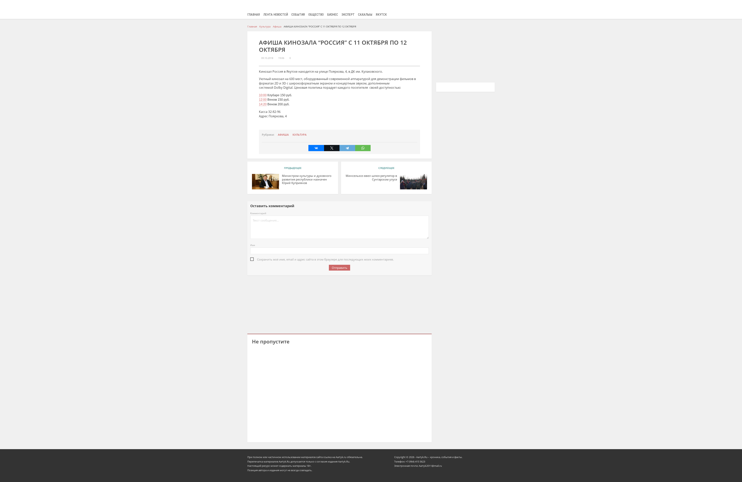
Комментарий (258, 213)
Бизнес (332, 14)
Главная (253, 14)
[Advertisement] (339, 304)
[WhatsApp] (363, 148)
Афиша (283, 134)
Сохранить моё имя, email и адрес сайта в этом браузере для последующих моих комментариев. (325, 259)
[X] (332, 148)
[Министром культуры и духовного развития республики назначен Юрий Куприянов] (265, 181)
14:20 (263, 104)
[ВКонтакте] (316, 148)
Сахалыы (365, 14)
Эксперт (348, 14)
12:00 (263, 99)
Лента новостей (275, 14)
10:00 (263, 95)
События (298, 14)
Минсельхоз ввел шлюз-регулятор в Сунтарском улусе (371, 177)
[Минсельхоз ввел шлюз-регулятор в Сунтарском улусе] (413, 181)
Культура (299, 134)
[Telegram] (347, 148)
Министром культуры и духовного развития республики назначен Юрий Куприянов (306, 179)
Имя (252, 245)
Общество (316, 14)
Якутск (381, 14)
